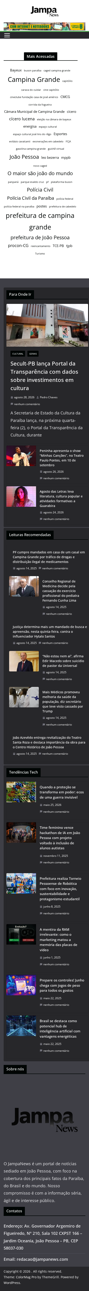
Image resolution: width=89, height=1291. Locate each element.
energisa (30, 126)
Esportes (60, 133)
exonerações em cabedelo (48, 141)
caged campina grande (57, 70)
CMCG (65, 96)
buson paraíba (32, 70)
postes (42, 206)
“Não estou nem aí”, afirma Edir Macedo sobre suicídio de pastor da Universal (63, 661)
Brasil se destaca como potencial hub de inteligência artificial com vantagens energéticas (60, 1029)
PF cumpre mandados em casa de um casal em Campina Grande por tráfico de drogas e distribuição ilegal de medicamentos (49, 557)
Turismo (40, 253)
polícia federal (64, 198)
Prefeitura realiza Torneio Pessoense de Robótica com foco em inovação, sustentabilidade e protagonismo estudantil (60, 888)
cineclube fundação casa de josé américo (34, 97)
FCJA (68, 141)
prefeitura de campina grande (40, 221)
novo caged (40, 165)
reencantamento (40, 246)
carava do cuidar (31, 89)
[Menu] (7, 35)
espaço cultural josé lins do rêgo (32, 134)
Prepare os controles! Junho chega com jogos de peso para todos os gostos (62, 985)
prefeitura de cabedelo (62, 206)
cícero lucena (22, 118)
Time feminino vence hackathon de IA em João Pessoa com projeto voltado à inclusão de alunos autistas (60, 837)
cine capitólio (51, 89)
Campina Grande (34, 79)
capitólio (67, 81)
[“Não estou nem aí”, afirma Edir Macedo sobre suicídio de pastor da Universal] (24, 667)
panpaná (13, 182)
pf (47, 182)
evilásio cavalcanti (19, 141)
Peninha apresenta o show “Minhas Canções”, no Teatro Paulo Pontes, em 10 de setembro (62, 458)
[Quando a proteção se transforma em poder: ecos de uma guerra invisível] (21, 801)
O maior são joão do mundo (40, 173)
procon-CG (18, 245)
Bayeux (16, 70)
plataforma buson (61, 182)
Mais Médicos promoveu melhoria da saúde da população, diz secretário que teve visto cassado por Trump (62, 701)
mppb (66, 157)
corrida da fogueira (40, 104)
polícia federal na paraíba (19, 206)
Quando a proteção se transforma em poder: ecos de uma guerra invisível (62, 792)
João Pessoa (24, 156)
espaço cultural (48, 126)
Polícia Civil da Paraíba (30, 198)
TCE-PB (58, 245)
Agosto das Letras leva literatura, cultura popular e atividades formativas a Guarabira (61, 498)
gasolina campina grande (31, 148)
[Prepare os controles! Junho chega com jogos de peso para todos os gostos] (21, 994)
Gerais (33, 353)
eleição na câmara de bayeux (54, 119)
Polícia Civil (40, 189)
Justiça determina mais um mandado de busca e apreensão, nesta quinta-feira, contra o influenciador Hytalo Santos (50, 631)
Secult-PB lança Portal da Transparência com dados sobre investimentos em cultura (44, 376)
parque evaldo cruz (32, 182)
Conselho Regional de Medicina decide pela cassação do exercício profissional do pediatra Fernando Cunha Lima (60, 591)
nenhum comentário (27, 404)
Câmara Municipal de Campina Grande (34, 111)
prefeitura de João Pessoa (40, 237)
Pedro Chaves (49, 397)
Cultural (17, 353)
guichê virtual (56, 148)
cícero (71, 111)
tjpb (69, 245)
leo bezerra (50, 157)
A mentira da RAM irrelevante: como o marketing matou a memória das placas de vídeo (58, 939)
